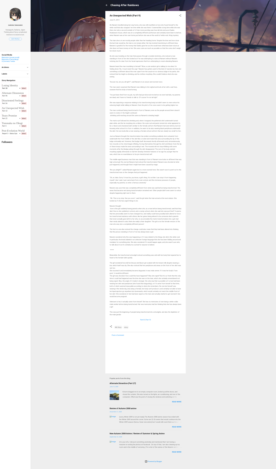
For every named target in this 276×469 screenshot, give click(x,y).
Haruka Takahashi (15, 25)
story (126, 327)
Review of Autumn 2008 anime (123, 408)
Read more (176, 402)
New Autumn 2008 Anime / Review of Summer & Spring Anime (137, 433)
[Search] (200, 6)
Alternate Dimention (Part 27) (123, 383)
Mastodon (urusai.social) (10, 57)
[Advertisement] (194, 43)
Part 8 (142, 320)
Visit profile (15, 39)
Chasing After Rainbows (125, 5)
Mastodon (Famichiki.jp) (10, 59)
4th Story (118, 327)
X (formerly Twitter (8, 61)
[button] (180, 16)
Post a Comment (118, 335)
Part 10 (148, 320)
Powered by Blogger (154, 461)
